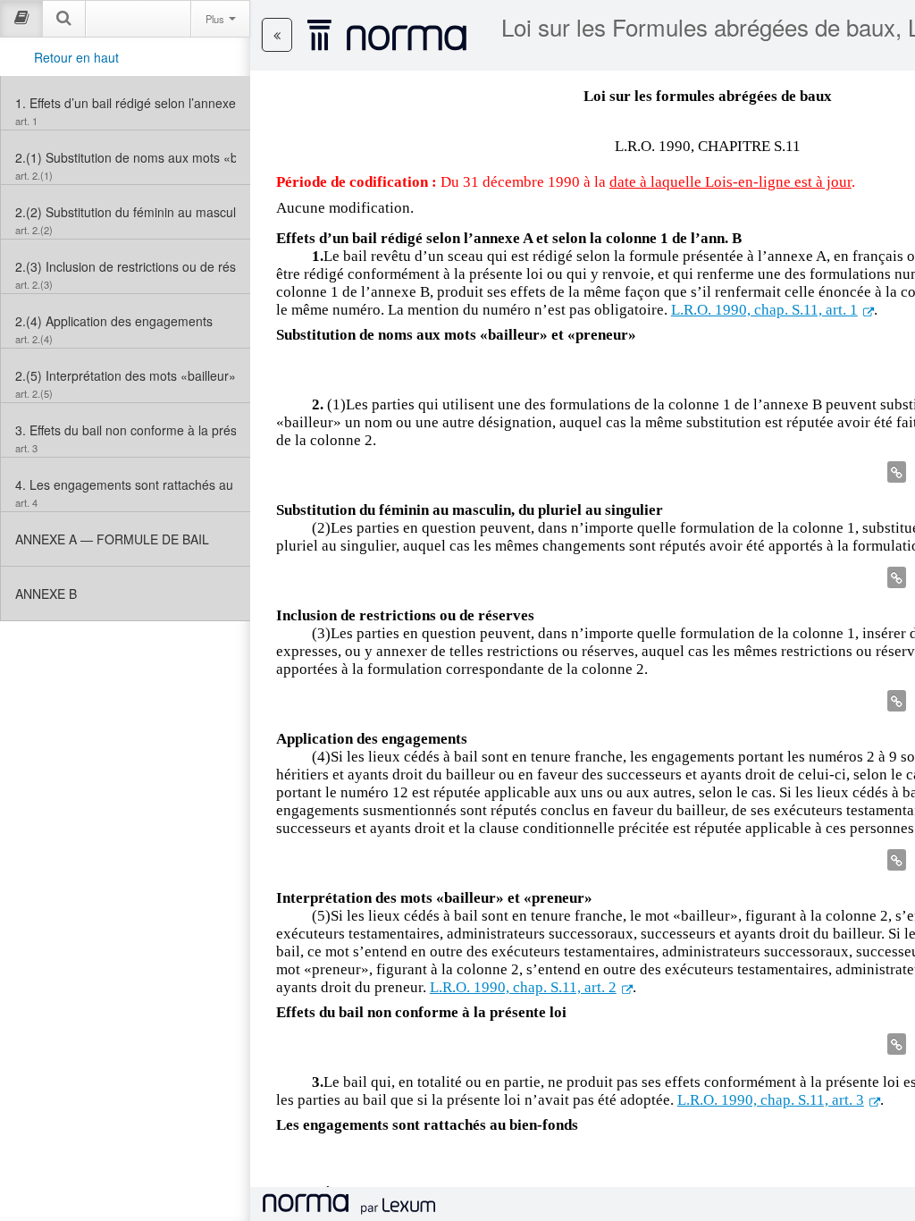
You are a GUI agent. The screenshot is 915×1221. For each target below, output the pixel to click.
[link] (125, 103)
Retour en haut (76, 57)
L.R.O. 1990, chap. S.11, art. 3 (770, 1099)
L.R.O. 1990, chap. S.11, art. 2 (523, 987)
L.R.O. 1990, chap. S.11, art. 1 (764, 309)
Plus (216, 19)
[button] (277, 35)
